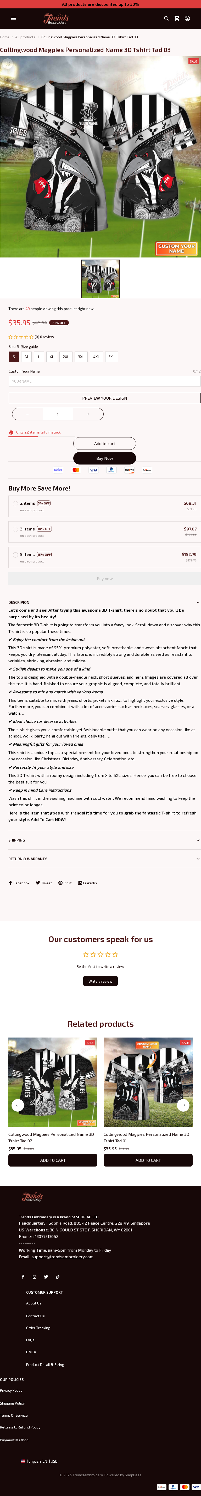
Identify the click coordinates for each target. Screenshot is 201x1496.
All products (25, 37)
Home (4, 37)
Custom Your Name (24, 371)
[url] (133, 1475)
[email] (62, 1256)
